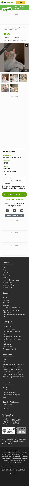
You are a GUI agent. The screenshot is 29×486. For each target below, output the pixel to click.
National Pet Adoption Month (12, 369)
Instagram (9, 415)
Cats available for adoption (11, 29)
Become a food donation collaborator (11, 311)
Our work (6, 334)
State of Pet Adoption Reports (13, 374)
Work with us (7, 344)
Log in (5, 390)
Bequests (6, 305)
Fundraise (6, 300)
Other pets (6, 272)
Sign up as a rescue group (11, 394)
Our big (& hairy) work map (12, 339)
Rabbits (5, 277)
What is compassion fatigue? (12, 367)
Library (5, 359)
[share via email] (21, 210)
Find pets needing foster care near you (14, 315)
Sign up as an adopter (10, 392)
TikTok (13, 415)
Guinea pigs (6, 275)
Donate (21, 2)
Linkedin (3, 415)
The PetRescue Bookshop (11, 308)
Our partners (7, 341)
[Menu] (27, 2)
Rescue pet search (13, 28)
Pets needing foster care (11, 280)
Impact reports (7, 346)
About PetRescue (8, 326)
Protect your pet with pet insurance (14, 377)
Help (4, 397)
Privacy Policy (12, 441)
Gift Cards (6, 303)
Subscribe (6, 409)
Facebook (6, 415)
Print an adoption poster (15, 215)
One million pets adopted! (11, 331)
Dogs (4, 267)
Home (5, 28)
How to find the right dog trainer (13, 364)
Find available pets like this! (14, 194)
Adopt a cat (22, 28)
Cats (4, 270)
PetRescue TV (7, 287)
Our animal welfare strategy (12, 336)
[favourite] (26, 45)
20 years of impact (9, 329)
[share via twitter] (14, 210)
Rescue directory (8, 285)
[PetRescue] (7, 2)
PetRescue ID (7, 282)
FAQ (4, 362)
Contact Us (6, 387)
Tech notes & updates (10, 349)
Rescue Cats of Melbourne (12, 157)
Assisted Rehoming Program (12, 372)
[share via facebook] (7, 210)
